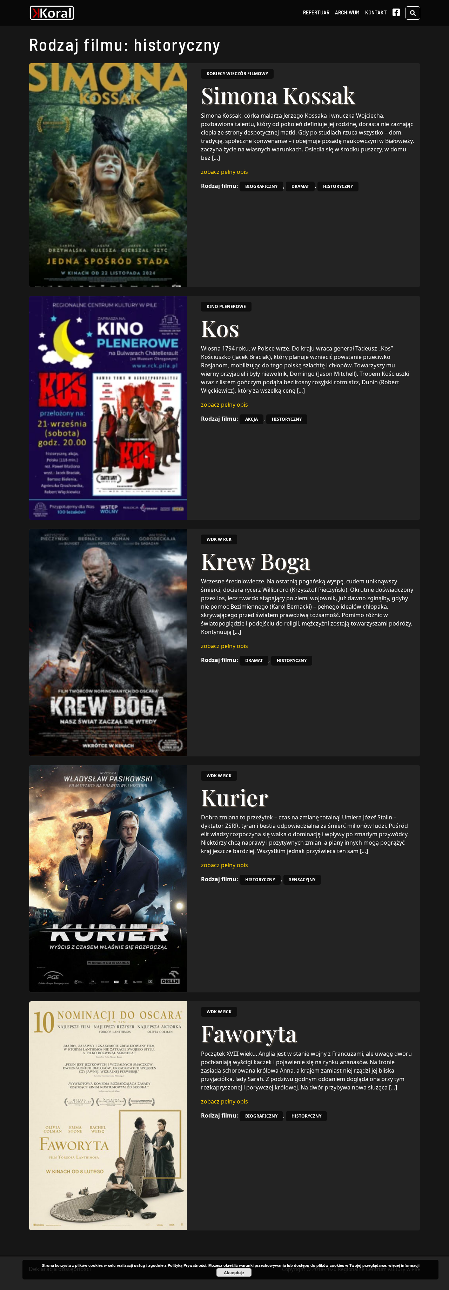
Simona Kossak (278, 95)
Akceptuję (234, 1272)
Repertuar (316, 12)
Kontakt (376, 12)
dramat (300, 186)
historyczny (338, 186)
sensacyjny (302, 880)
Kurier (234, 797)
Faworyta (249, 1033)
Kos (220, 327)
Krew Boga (255, 560)
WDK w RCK (219, 539)
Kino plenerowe (226, 306)
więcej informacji (404, 1265)
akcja (251, 419)
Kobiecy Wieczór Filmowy (237, 74)
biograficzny (261, 186)
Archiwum (347, 12)
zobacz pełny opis (224, 172)
